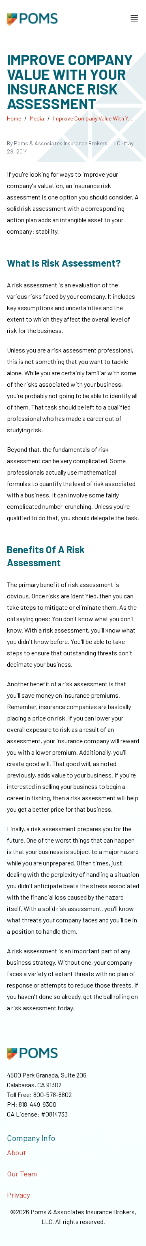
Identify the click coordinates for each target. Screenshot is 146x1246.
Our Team (22, 1173)
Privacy (18, 1194)
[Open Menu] (134, 18)
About (16, 1152)
